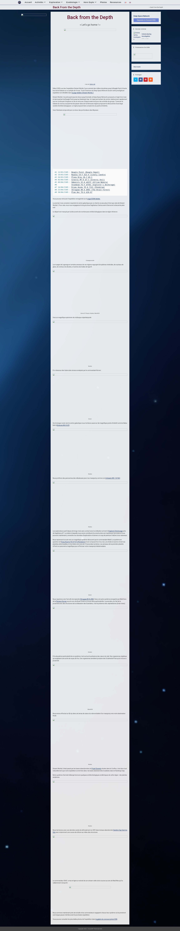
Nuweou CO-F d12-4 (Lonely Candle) (88, 175)
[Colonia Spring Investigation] (137, 36)
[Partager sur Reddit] (151, 80)
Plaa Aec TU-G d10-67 (81, 192)
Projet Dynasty (96, 768)
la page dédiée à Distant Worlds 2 (82, 93)
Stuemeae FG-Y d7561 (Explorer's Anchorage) (93, 185)
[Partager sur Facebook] (141, 80)
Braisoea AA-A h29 (63, 425)
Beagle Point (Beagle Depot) (85, 172)
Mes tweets (137, 67)
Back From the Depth (156, 7)
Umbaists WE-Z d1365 (112, 478)
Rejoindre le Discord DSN (146, 20)
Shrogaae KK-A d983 (87, 599)
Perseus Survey (61, 601)
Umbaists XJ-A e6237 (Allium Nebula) (89, 182)
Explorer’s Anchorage (116, 531)
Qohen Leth (92, 84)
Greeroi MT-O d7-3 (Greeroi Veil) (88, 180)
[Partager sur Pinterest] (146, 80)
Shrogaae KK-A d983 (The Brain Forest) (90, 190)
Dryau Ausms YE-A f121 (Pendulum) (88, 187)
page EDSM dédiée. (94, 199)
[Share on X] (136, 80)
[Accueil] (147, 7)
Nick (101, 929)
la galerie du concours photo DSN (106, 919)
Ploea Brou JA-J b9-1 (81, 177)
